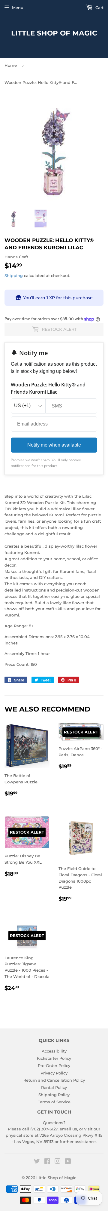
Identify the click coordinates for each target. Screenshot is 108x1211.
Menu (17, 7)
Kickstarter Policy (54, 1058)
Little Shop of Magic (54, 33)
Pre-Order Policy (54, 1065)
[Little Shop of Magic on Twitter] (37, 1162)
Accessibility (54, 1051)
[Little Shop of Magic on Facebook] (47, 1162)
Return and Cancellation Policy (54, 1080)
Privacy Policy (54, 1073)
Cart (99, 7)
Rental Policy (54, 1087)
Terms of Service (54, 1101)
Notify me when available (54, 444)
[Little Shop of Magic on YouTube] (68, 1162)
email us (68, 1128)
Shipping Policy (54, 1094)
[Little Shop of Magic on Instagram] (58, 1162)
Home (10, 65)
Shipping (13, 275)
